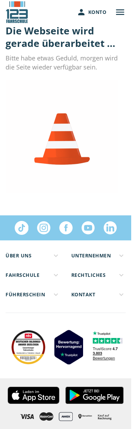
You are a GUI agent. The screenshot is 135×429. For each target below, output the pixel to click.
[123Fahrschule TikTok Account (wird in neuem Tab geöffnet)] (21, 228)
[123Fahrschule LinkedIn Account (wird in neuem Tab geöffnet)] (110, 228)
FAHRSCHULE (22, 275)
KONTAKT (83, 294)
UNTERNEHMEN (91, 255)
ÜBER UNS (19, 255)
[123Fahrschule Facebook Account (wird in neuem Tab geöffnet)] (66, 228)
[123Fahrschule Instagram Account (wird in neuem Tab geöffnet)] (44, 228)
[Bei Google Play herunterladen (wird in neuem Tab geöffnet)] (94, 395)
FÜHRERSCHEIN (25, 294)
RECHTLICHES (88, 275)
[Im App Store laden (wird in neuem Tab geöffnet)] (33, 395)
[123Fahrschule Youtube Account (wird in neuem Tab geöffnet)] (88, 228)
